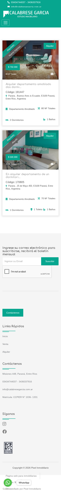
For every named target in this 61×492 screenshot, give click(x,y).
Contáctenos (12, 312)
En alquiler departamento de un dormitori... (27, 176)
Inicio (5, 336)
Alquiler (6, 352)
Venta (5, 344)
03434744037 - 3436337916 (25, 2)
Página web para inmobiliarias (21, 476)
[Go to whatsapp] (8, 483)
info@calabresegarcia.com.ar (25, 6)
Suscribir (49, 261)
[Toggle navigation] (5, 22)
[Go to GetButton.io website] (8, 489)
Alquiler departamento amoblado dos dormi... (28, 86)
